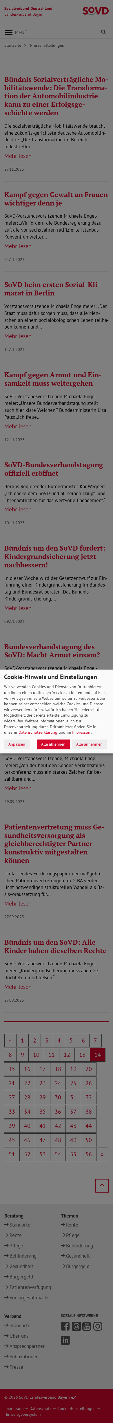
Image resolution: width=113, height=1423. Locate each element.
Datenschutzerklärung (38, 732)
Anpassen (16, 744)
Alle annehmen (89, 744)
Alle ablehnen (53, 744)
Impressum (81, 732)
